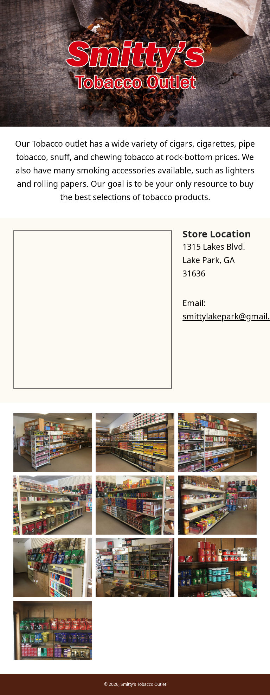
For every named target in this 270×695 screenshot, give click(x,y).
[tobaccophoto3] (217, 442)
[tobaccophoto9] (217, 567)
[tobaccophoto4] (52, 505)
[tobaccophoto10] (52, 630)
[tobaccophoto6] (217, 505)
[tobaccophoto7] (52, 567)
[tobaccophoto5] (135, 505)
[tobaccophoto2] (135, 442)
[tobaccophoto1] (52, 442)
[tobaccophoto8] (135, 567)
